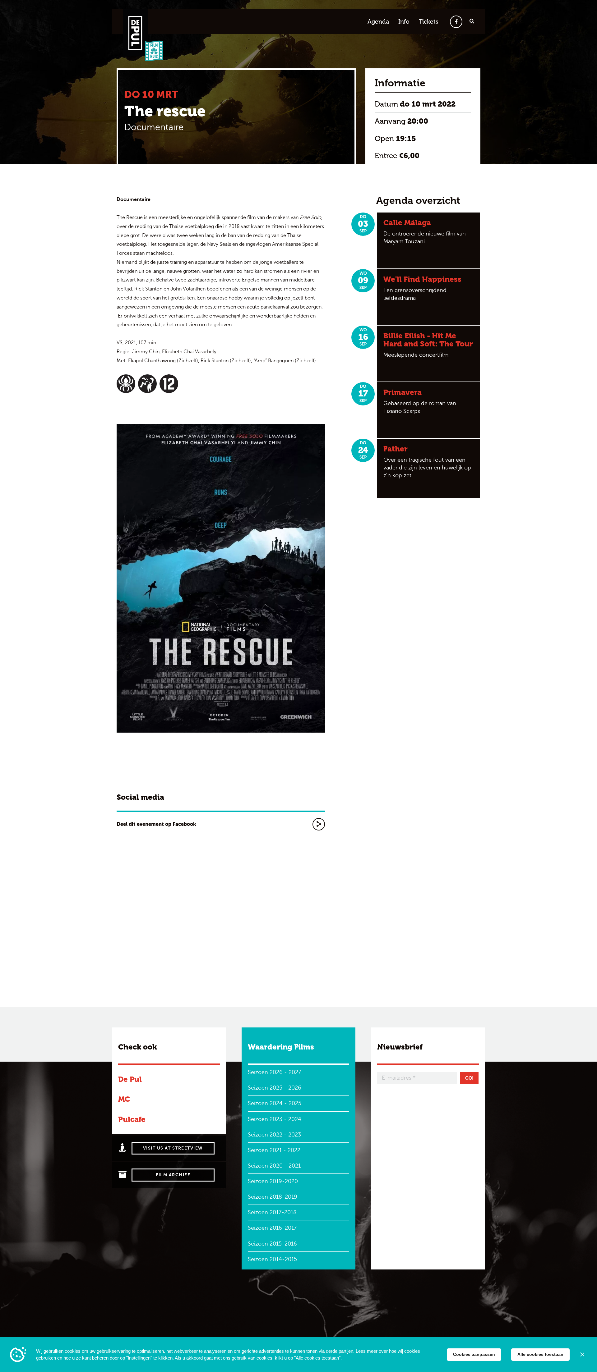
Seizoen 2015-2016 (272, 1244)
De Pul (130, 1079)
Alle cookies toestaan (540, 1354)
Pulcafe (132, 1119)
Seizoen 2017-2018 (272, 1212)
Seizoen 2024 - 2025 (274, 1103)
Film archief (173, 1175)
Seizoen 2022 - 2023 (274, 1135)
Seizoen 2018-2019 (272, 1197)
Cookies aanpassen (474, 1354)
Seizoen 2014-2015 (272, 1259)
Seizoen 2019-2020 (273, 1181)
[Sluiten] (582, 1354)
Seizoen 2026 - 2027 (274, 1072)
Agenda (378, 21)
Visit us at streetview (173, 1148)
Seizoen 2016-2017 (272, 1228)
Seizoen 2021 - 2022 (274, 1150)
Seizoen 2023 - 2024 (274, 1119)
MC (124, 1099)
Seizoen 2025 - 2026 (274, 1088)
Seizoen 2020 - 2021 (274, 1166)
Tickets (428, 21)
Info (404, 21)
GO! (469, 1078)
